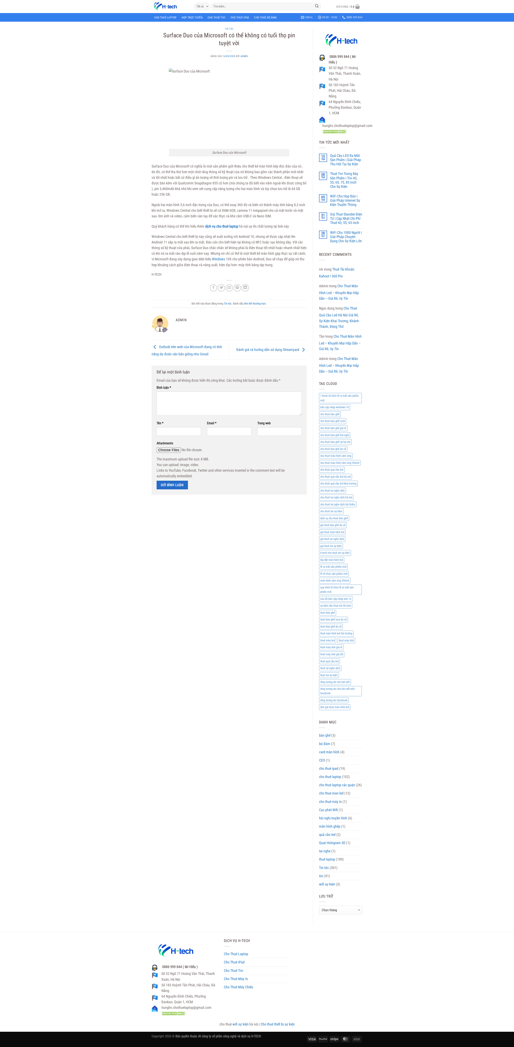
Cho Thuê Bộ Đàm (265, 17)
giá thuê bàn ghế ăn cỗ (333, 525)
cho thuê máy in (330, 802)
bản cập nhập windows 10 (334, 407)
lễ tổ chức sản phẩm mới (334, 573)
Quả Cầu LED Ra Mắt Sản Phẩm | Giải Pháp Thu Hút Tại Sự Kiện (345, 160)
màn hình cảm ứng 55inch (334, 580)
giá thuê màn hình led (332, 532)
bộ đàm (324, 744)
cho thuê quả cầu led (331, 469)
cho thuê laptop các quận (337, 785)
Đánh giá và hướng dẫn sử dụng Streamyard (268, 350)
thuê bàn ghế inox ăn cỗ (333, 619)
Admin (244, 56)
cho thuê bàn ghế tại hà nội (335, 442)
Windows (218, 259)
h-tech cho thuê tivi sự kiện (335, 552)
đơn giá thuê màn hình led (334, 707)
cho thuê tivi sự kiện (331, 511)
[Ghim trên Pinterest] (237, 287)
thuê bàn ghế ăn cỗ (331, 626)
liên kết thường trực (255, 303)
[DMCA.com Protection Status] (334, 131)
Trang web (264, 423)
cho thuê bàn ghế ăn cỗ (333, 449)
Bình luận (164, 388)
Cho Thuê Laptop (165, 17)
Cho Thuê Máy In (236, 979)
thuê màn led (327, 640)
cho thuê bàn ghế (330, 414)
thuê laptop (327, 859)
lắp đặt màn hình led (331, 559)
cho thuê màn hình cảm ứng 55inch (339, 462)
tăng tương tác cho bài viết (335, 682)
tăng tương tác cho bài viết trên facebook (337, 691)
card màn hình (329, 752)
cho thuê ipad (328, 769)
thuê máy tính (346, 640)
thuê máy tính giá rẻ (331, 647)
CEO (322, 760)
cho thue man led (331, 793)
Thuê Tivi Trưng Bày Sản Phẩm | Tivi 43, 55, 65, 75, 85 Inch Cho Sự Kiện (344, 180)
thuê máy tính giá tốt (331, 654)
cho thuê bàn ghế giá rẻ (333, 428)
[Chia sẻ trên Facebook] (213, 287)
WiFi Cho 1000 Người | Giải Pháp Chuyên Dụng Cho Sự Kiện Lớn (346, 237)
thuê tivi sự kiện (329, 675)
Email (211, 423)
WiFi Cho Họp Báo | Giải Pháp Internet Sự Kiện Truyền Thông (345, 200)
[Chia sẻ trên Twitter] (221, 287)
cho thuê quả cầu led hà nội (335, 476)
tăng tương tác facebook (333, 700)
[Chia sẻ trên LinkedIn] (245, 287)
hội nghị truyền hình (333, 818)
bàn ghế (324, 735)
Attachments (165, 443)
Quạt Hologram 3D (332, 843)
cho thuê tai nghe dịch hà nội (336, 497)
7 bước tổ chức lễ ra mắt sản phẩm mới (339, 398)
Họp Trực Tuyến (192, 17)
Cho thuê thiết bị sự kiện (278, 1024)
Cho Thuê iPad (239, 17)
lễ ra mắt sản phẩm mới (333, 566)
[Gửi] (316, 6)
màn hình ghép (329, 826)
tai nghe (324, 851)
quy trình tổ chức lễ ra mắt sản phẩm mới (337, 590)
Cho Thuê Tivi (216, 17)
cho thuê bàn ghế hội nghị (334, 435)
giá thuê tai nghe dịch (332, 539)
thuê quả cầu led (329, 661)
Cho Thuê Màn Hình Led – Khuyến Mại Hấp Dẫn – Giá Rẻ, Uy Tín (339, 292)
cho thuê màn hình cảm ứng (335, 455)
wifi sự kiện (327, 884)
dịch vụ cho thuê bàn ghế (334, 518)
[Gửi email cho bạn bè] (229, 287)
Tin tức (229, 29)
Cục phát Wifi (328, 810)
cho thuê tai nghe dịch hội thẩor (337, 504)
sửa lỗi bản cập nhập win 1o (335, 598)
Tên (160, 423)
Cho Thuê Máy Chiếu (238, 987)
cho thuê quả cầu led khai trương (338, 483)
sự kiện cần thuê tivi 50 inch (335, 605)
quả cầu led (327, 835)
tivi (321, 876)
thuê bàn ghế (327, 612)
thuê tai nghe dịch (330, 668)
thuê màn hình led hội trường (336, 633)
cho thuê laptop (330, 777)
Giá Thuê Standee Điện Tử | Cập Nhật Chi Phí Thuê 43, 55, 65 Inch (346, 218)
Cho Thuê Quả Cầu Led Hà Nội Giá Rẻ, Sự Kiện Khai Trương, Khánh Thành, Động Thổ (339, 317)
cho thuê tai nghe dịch (332, 490)
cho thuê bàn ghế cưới (332, 421)
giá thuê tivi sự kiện (331, 546)
